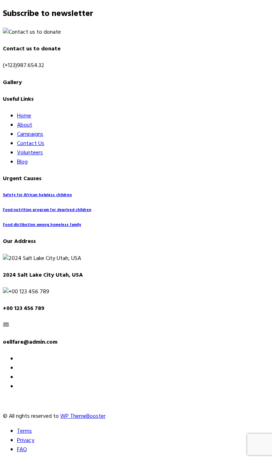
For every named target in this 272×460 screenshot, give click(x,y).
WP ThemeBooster (83, 416)
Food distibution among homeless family (42, 225)
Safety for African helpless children (37, 195)
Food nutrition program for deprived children (47, 210)
